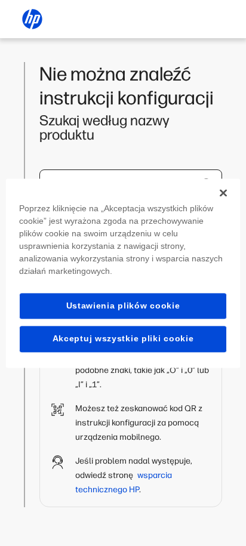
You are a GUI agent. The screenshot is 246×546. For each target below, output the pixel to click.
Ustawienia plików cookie (123, 305)
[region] (122, 273)
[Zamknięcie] (223, 193)
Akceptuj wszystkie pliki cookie (123, 339)
